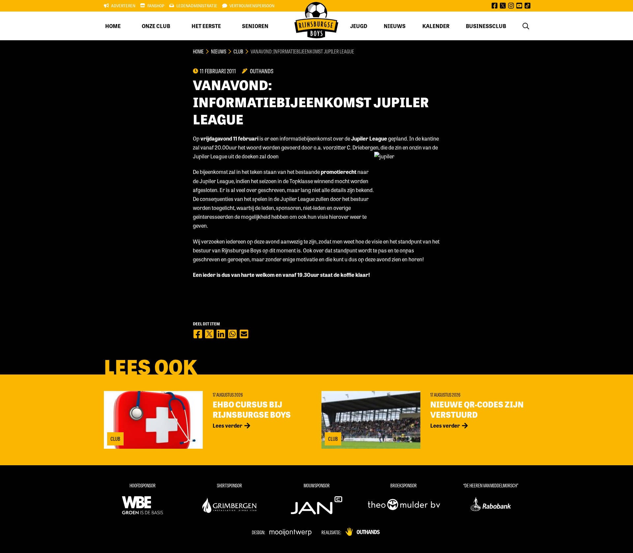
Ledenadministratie (196, 6)
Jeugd (358, 26)
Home (113, 26)
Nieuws (395, 26)
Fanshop (155, 6)
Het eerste (206, 26)
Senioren (255, 26)
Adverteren (123, 6)
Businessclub (486, 26)
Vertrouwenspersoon (251, 6)
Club (238, 51)
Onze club (156, 26)
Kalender (435, 26)
